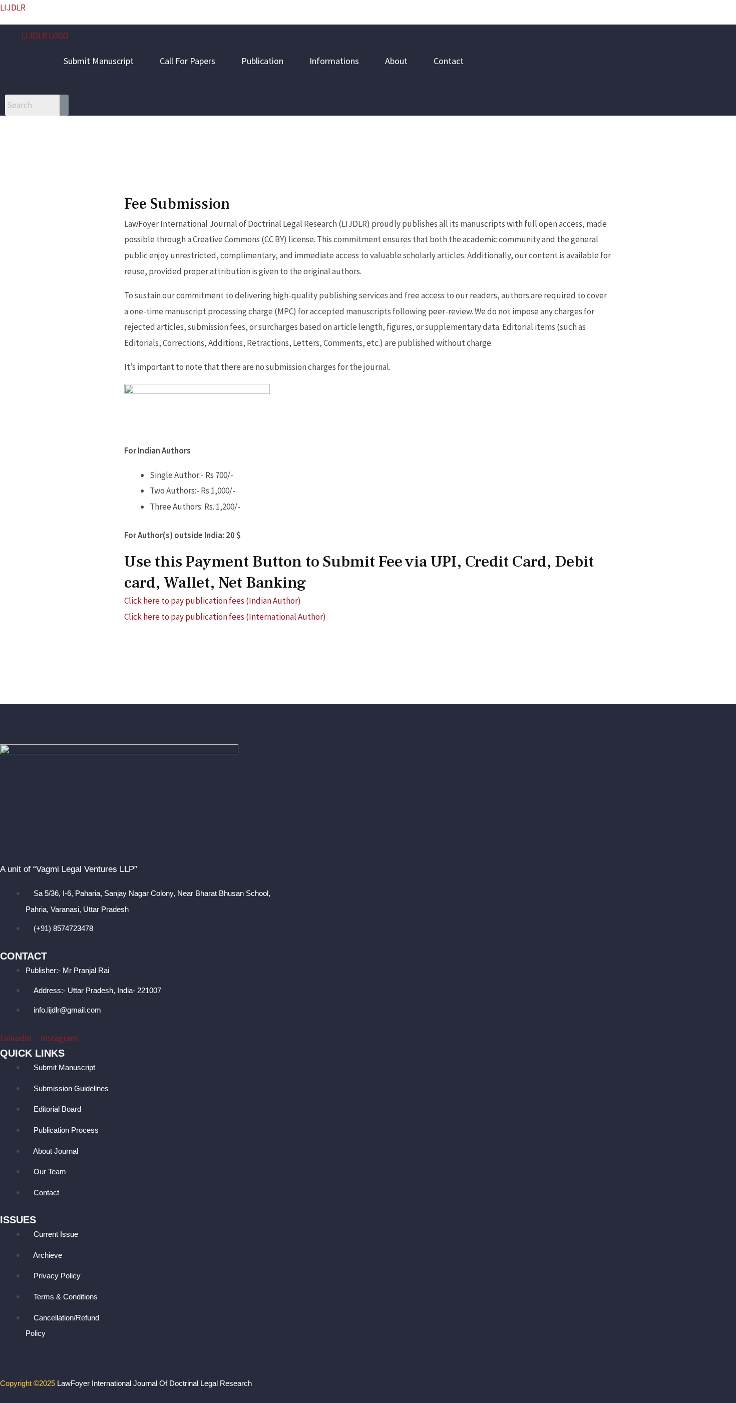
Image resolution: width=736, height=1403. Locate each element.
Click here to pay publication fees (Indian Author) (212, 600)
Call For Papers (187, 61)
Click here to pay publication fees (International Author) (225, 616)
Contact (449, 61)
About (396, 61)
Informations (334, 61)
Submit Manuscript (99, 61)
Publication (262, 61)
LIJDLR (13, 7)
